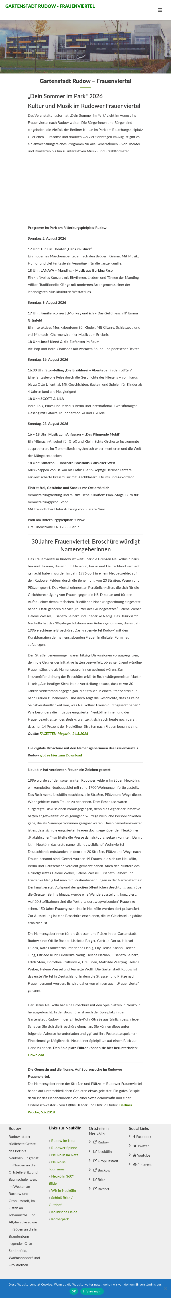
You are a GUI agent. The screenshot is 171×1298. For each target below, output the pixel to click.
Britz (101, 1180)
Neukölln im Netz (64, 1155)
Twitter (143, 1146)
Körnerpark (60, 1219)
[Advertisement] (85, 189)
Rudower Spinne (64, 1148)
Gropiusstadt (107, 1161)
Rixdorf (103, 1189)
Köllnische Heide (64, 1212)
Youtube (143, 1155)
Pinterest (144, 1165)
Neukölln (104, 1151)
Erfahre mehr (92, 1291)
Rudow (103, 1142)
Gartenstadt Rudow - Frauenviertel (45, 6)
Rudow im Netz (63, 1141)
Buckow (103, 1170)
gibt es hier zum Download (61, 755)
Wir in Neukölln (63, 1190)
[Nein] (165, 1288)
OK (74, 1291)
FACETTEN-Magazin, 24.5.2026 (64, 734)
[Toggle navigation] (160, 10)
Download (36, 1055)
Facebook (143, 1137)
